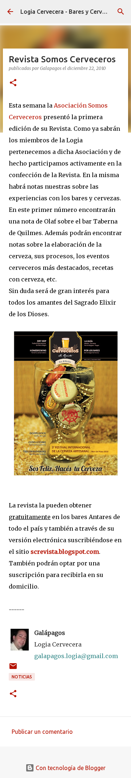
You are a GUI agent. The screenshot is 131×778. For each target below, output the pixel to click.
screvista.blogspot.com (65, 551)
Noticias (22, 676)
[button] (13, 83)
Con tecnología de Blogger (70, 768)
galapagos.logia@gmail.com (76, 656)
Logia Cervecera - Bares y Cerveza (66, 11)
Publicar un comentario (42, 731)
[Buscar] (120, 11)
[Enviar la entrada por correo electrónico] (13, 668)
